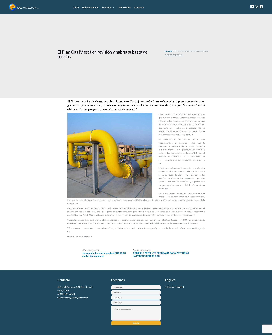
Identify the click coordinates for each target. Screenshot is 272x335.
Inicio (76, 7)
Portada (168, 51)
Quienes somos (90, 7)
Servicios (106, 7)
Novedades (125, 7)
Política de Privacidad (174, 287)
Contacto (139, 7)
